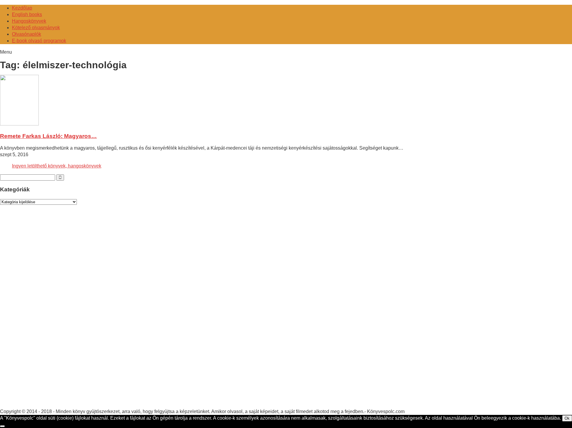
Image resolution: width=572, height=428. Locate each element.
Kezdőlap (22, 7)
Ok (567, 418)
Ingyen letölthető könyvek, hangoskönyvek (56, 165)
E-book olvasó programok (39, 40)
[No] (2, 426)
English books (27, 14)
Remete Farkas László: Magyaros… (48, 136)
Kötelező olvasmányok (36, 27)
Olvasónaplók (26, 34)
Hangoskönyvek (29, 21)
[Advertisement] (44, 312)
